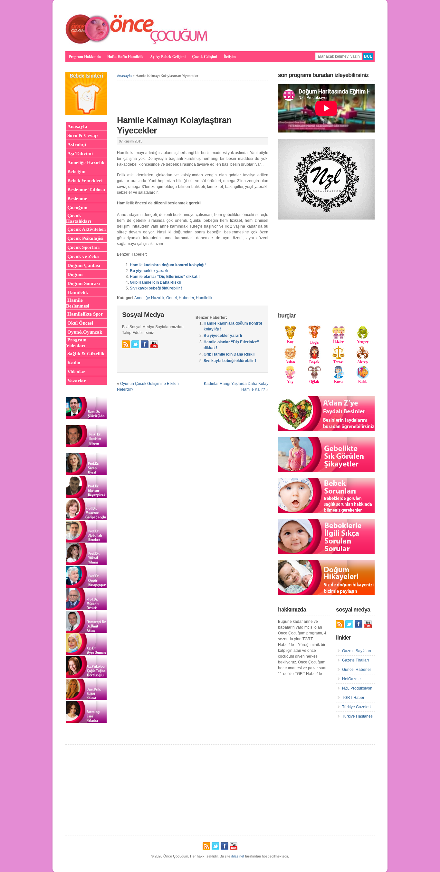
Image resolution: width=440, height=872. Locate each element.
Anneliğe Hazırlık (149, 298)
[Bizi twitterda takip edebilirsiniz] (135, 344)
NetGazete (351, 679)
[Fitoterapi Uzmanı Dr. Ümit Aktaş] (86, 631)
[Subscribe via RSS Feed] (126, 344)
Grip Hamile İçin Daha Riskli (155, 282)
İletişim (230, 56)
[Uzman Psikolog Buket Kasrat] (86, 699)
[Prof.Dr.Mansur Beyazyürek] (86, 496)
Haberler (186, 298)
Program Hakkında (85, 56)
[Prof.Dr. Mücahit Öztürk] (86, 609)
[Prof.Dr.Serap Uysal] (86, 474)
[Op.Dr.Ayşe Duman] (86, 654)
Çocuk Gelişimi (204, 56)
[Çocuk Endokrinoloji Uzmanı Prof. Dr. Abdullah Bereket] (86, 541)
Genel (171, 298)
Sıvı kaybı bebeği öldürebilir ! (156, 288)
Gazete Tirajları (355, 660)
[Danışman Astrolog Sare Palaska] (86, 721)
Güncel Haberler (356, 669)
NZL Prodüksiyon (357, 688)
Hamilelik (204, 298)
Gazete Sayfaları (356, 651)
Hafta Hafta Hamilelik (125, 56)
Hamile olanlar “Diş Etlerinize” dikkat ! (165, 276)
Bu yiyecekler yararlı (149, 271)
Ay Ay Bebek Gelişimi (168, 56)
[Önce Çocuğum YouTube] (154, 344)
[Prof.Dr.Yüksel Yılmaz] (86, 564)
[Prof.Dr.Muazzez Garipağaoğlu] (86, 519)
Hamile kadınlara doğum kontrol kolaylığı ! (168, 265)
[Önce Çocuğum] (136, 43)
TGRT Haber (353, 697)
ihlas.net (237, 856)
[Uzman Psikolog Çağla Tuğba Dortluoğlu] (86, 676)
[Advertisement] (326, 265)
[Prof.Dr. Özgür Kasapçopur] (86, 586)
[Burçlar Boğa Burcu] (314, 336)
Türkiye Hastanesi (358, 716)
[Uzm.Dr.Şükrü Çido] (86, 418)
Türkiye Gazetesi (356, 707)
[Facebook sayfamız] (144, 344)
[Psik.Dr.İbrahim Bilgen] (86, 446)
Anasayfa (124, 76)
